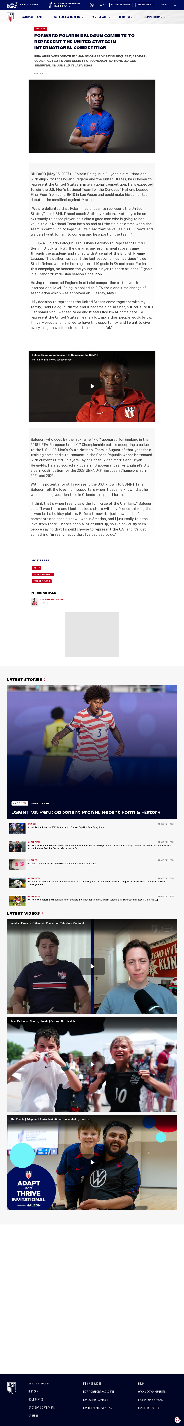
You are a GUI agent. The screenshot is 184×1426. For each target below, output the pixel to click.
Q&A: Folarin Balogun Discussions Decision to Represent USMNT (92, 243)
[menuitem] (34, 17)
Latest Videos (23, 913)
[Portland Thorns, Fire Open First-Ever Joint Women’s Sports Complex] (17, 864)
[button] (176, 5)
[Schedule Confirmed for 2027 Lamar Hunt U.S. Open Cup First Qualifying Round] (17, 828)
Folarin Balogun (88, 174)
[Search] (175, 5)
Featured (40, 29)
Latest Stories (24, 679)
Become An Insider (121, 5)
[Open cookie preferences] (177, 1419)
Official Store (144, 5)
